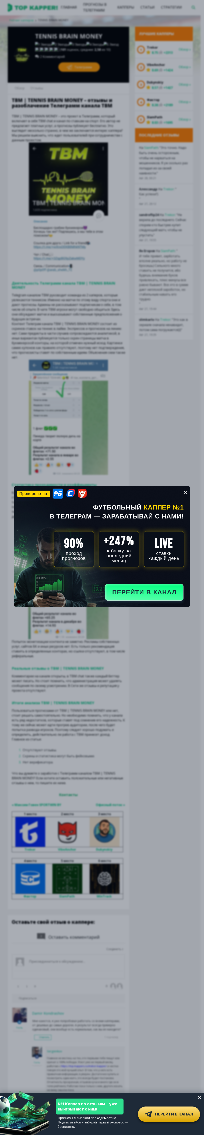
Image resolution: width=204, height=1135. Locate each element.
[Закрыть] (199, 1097)
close (185, 492)
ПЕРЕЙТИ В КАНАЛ (144, 592)
